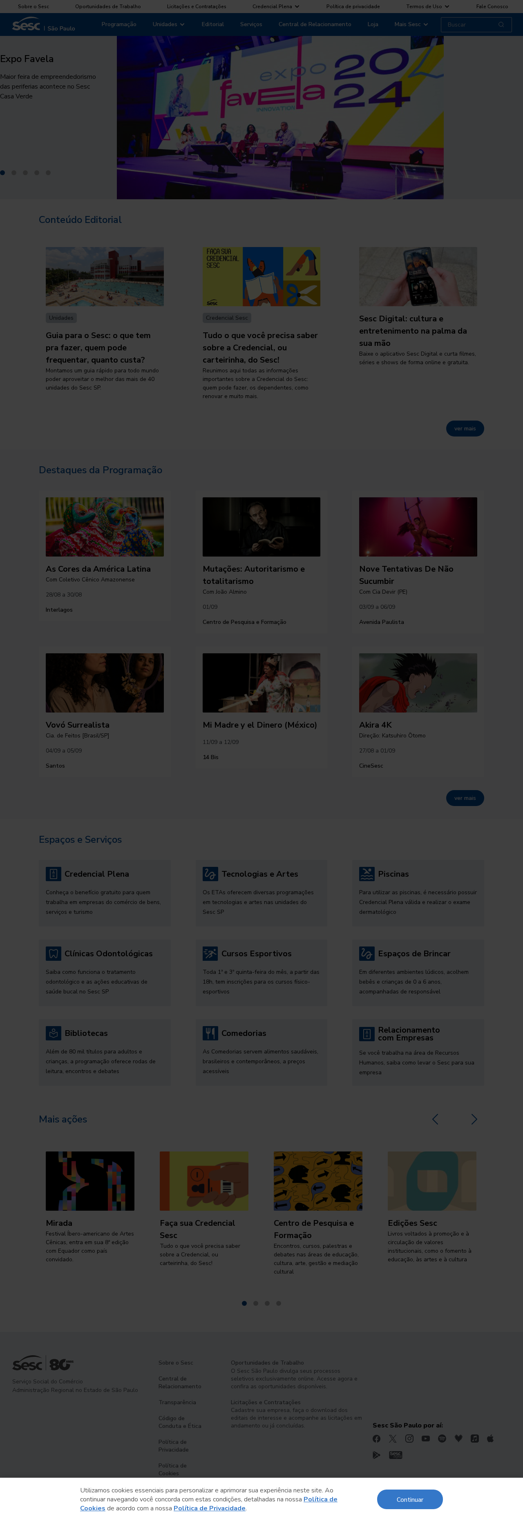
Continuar (410, 1499)
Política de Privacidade (210, 1508)
